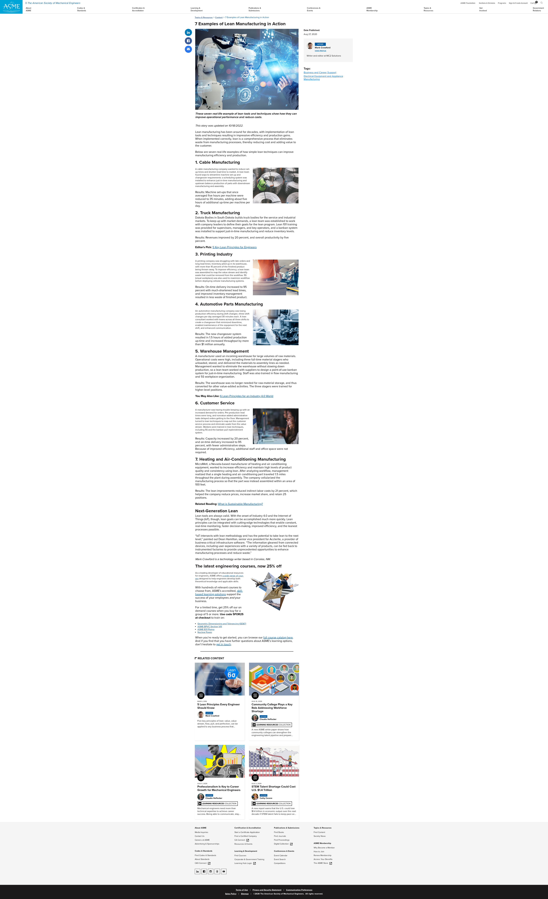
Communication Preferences (299, 890)
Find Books (279, 832)
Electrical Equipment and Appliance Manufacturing (323, 78)
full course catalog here (278, 637)
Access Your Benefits (323, 859)
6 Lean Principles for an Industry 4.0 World (246, 396)
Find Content (319, 832)
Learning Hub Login (243, 863)
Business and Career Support (320, 72)
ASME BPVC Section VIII (210, 626)
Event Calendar (280, 855)
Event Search (280, 859)
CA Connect (239, 840)
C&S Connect (200, 863)
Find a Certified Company (245, 836)
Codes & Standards (203, 851)
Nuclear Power (205, 632)
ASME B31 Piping (206, 629)
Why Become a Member (324, 847)
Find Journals (280, 836)
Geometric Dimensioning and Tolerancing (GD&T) (222, 623)
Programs (502, 3)
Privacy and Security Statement (267, 890)
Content (219, 17)
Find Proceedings (282, 840)
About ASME (200, 828)
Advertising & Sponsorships (207, 844)
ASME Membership (322, 843)
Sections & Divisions (487, 3)
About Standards (202, 859)
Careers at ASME (202, 840)
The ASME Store (321, 863)
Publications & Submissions (286, 828)
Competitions (280, 863)
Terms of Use (242, 890)
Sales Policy (230, 894)
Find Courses (240, 855)
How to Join (319, 851)
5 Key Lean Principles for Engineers (234, 247)
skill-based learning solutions (219, 592)
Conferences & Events (284, 851)
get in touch (223, 644)
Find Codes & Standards (205, 855)
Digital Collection (281, 844)
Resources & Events (243, 844)
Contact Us (200, 836)
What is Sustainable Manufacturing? (240, 504)
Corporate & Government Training (249, 859)
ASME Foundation (468, 3)
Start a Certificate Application (247, 832)
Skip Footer (5, 823)
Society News (320, 836)
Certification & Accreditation (247, 828)
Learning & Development (245, 851)
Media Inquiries (201, 832)
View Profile (320, 51)
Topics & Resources (204, 17)
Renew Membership (322, 855)
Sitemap (245, 894)
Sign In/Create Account (518, 3)
